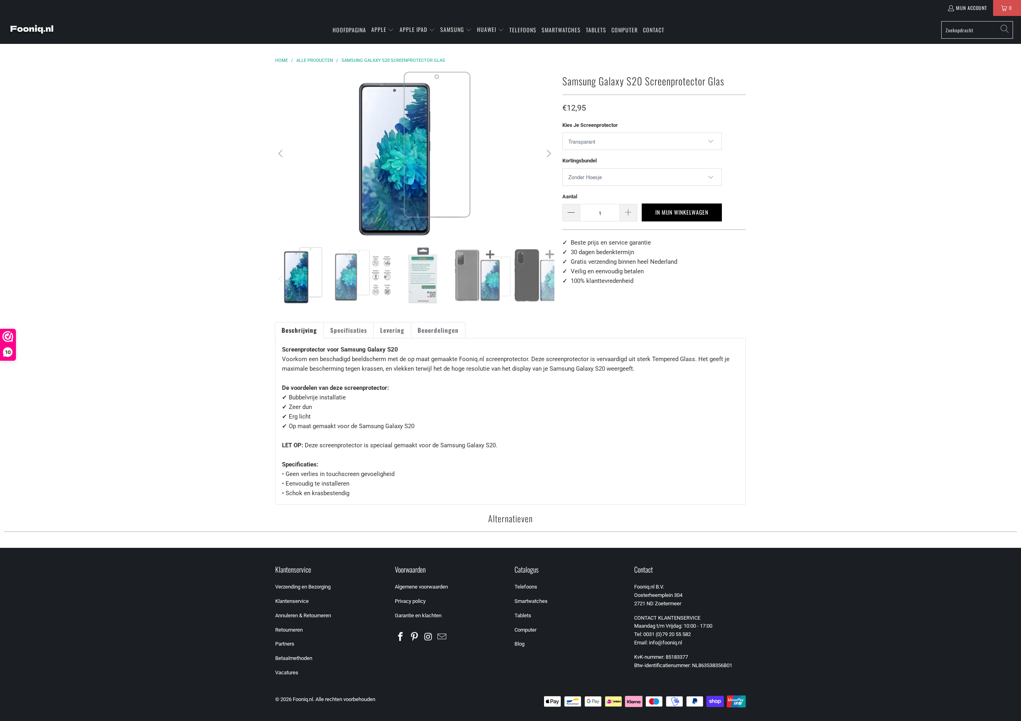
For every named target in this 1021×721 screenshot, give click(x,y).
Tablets (522, 615)
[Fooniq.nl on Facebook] (401, 637)
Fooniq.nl (303, 699)
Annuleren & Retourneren (303, 615)
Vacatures (286, 673)
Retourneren (289, 630)
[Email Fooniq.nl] (442, 637)
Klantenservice (292, 601)
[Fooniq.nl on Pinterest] (415, 637)
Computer (525, 630)
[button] (382, 30)
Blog (519, 644)
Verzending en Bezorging (303, 587)
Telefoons (525, 587)
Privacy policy (410, 601)
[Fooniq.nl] (32, 30)
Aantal (569, 197)
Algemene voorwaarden (421, 587)
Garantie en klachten (418, 615)
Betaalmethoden (293, 658)
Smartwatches (531, 601)
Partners (284, 644)
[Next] (548, 153)
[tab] (299, 330)
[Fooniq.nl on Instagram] (428, 637)
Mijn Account (971, 7)
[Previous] (281, 153)
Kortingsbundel (579, 161)
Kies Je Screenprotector (590, 125)
